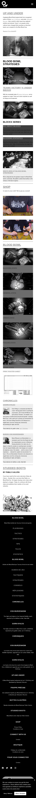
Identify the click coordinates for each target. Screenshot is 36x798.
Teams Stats (8, 367)
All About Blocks (12, 126)
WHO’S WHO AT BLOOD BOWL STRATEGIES (14, 172)
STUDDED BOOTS (14, 468)
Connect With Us (18, 734)
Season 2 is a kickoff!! (9, 31)
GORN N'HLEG (18, 624)
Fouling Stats (9, 342)
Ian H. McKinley (16, 19)
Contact (18, 739)
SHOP (6, 186)
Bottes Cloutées (18, 700)
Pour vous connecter (18, 757)
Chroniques (18, 636)
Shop (18, 722)
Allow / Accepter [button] (20, 793)
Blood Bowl (12, 244)
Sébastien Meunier (21, 682)
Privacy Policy (18, 727)
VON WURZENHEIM (18, 611)
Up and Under (13, 13)
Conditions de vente (18, 752)
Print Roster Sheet (11, 371)
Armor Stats (8, 318)
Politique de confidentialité (18, 750)
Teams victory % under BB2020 (17, 89)
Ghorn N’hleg (9, 405)
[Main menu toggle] (32, 4)
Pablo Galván (28, 705)
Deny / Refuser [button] (8, 793)
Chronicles (18, 602)
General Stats (9, 293)
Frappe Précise (18, 688)
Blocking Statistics (13, 138)
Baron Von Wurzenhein (13, 434)
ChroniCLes (10, 400)
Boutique (18, 745)
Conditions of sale (18, 729)
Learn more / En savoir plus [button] (11, 788)
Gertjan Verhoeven (23, 94)
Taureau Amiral (21, 523)
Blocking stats (10, 268)
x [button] (34, 780)
